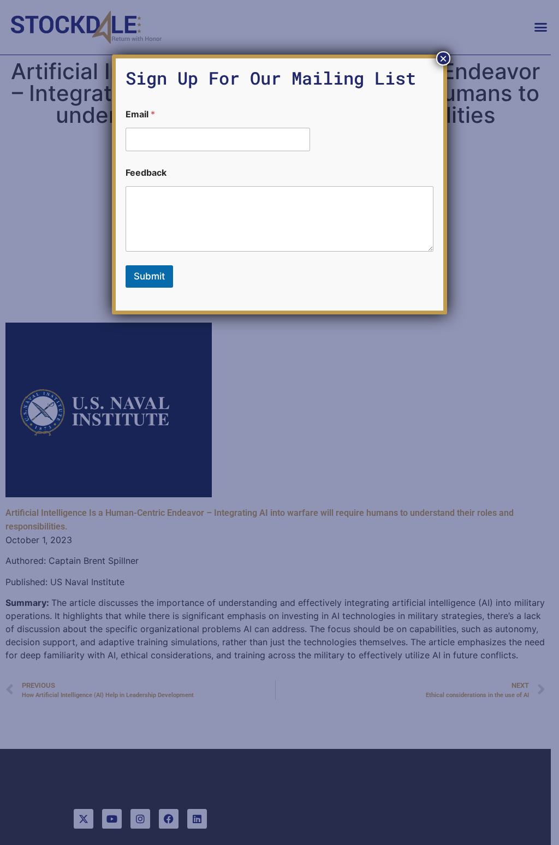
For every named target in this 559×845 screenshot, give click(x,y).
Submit (149, 276)
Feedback (146, 173)
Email (140, 114)
